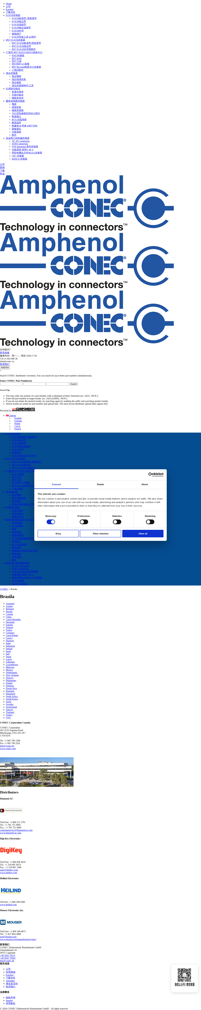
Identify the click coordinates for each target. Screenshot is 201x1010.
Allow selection (100, 533)
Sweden (9, 704)
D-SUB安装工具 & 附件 (24, 37)
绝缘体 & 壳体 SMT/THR (24, 126)
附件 (14, 135)
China (8, 617)
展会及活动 (12, 983)
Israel (8, 651)
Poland (9, 683)
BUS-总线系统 (19, 119)
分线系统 (16, 132)
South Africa (12, 696)
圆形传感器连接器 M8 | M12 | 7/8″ (23, 519)
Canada (9, 614)
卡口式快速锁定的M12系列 (26, 113)
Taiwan (9, 709)
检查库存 (5, 367)
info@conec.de (7, 746)
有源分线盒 (18, 91)
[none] (103, 422)
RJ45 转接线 (18, 55)
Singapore (10, 693)
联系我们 (4, 364)
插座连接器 (18, 110)
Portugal (10, 686)
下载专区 (10, 12)
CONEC (4, 589)
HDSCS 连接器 (19, 159)
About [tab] (144, 484)
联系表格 (4, 352)
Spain (8, 701)
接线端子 (16, 34)
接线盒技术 (18, 98)
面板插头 (16, 129)
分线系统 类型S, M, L (23, 149)
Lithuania (10, 662)
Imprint (9, 1000)
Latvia (9, 659)
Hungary (10, 640)
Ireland (9, 648)
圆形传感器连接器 (15, 101)
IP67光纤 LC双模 (20, 64)
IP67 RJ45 (17, 58)
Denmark (10, 622)
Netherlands (11, 672)
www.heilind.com (8, 904)
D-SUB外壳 (18, 30)
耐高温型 (16, 122)
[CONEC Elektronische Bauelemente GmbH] (87, 289)
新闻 (2, 167)
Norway (10, 678)
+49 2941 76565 (7, 958)
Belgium (10, 609)
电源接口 (16, 116)
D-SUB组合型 (19, 21)
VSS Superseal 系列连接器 (25, 146)
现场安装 (16, 107)
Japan (8, 656)
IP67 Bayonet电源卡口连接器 (26, 67)
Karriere (10, 9)
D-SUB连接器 (13, 15)
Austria (9, 606)
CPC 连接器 (18, 156)
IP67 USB (16, 61)
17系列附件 (18, 70)
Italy (8, 654)
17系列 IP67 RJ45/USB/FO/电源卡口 (24, 52)
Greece (9, 638)
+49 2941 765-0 (7, 955)
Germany (10, 632)
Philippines (11, 680)
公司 (8, 6)
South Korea (12, 699)
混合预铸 (16, 76)
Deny (58, 533)
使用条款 (10, 1003)
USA (8, 717)
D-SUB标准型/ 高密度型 (24, 18)
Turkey (9, 715)
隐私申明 (10, 997)
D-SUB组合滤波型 (21, 27)
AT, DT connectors (21, 141)
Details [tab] (100, 484)
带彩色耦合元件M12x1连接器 (27, 152)
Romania (10, 691)
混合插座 (16, 82)
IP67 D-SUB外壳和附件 (24, 49)
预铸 (14, 104)
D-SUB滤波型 (19, 24)
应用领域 (10, 972)
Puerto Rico (11, 688)
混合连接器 (12, 73)
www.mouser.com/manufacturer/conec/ (18, 939)
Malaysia (10, 667)
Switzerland (11, 707)
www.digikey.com (8, 872)
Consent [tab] (56, 484)
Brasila (9, 611)
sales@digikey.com (9, 870)
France (9, 630)
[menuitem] (11, 415)
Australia (10, 603)
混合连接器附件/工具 (23, 85)
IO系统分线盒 (13, 88)
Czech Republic (13, 619)
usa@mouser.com (8, 936)
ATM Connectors (20, 143)
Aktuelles (10, 981)
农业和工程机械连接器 (17, 138)
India (8, 643)
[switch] (84, 522)
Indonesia (10, 646)
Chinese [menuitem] (12, 415)
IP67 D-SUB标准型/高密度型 (26, 43)
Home (9, 3)
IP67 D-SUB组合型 (21, 46)
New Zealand (12, 675)
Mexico (9, 670)
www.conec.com (8, 748)
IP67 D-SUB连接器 (15, 40)
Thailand (10, 712)
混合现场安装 (19, 79)
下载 (2, 170)
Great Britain (12, 635)
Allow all (142, 533)
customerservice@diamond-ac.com (16, 830)
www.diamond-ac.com (10, 833)
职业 (2, 173)
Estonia (9, 625)
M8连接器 (17, 523)
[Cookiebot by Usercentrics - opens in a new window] (150, 475)
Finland (9, 627)
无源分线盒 (18, 95)
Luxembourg (12, 664)
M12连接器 (17, 526)
